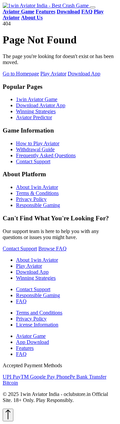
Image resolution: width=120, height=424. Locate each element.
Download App (84, 73)
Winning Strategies (36, 111)
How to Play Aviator (37, 143)
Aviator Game (31, 336)
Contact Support (33, 161)
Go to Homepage (21, 73)
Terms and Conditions (39, 312)
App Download (32, 342)
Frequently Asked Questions (46, 155)
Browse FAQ (52, 248)
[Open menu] (92, 7)
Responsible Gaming (38, 205)
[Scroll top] (8, 415)
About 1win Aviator (37, 187)
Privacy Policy (31, 199)
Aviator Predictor (34, 117)
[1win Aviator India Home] (46, 5)
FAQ (21, 301)
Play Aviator (53, 73)
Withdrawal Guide (35, 149)
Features (25, 348)
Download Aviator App (40, 105)
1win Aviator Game (36, 99)
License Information (37, 325)
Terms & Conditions (37, 193)
